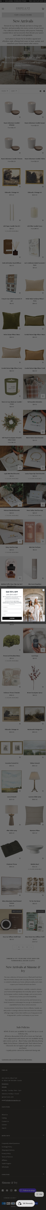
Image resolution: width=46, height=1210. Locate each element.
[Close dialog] (43, 590)
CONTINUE (12, 618)
